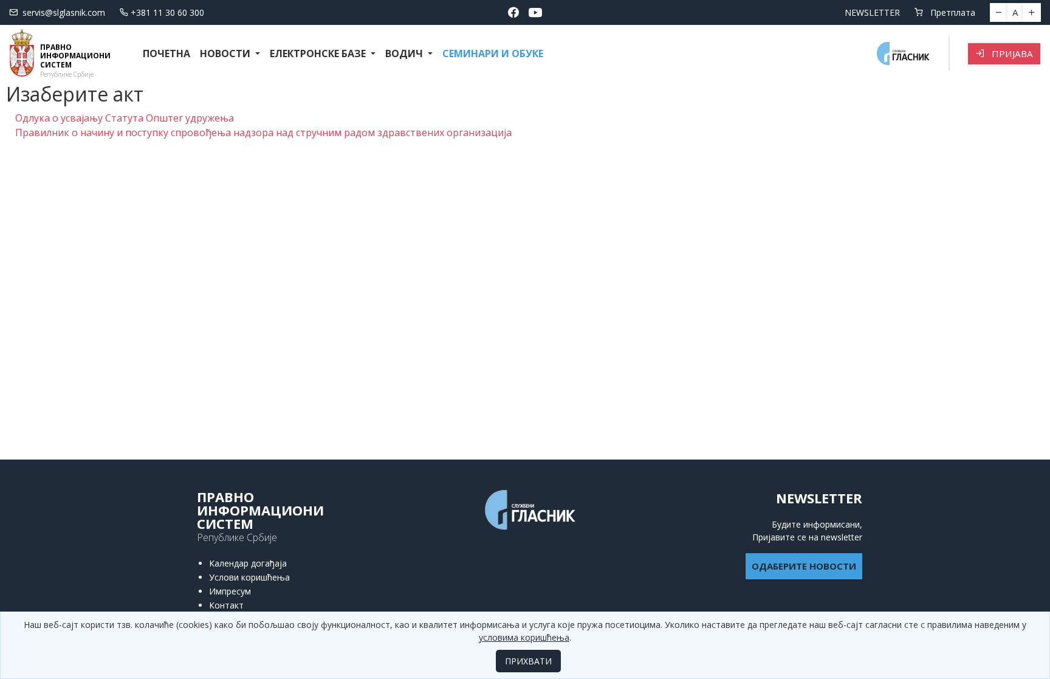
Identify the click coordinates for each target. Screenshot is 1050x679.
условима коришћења (524, 637)
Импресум (230, 591)
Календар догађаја (248, 563)
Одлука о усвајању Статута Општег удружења (124, 118)
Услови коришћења (249, 577)
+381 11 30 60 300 (167, 12)
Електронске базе (319, 53)
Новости (226, 53)
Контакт (226, 605)
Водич (405, 53)
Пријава (1011, 53)
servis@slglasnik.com (63, 12)
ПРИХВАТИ (528, 661)
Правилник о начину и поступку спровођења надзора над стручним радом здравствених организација (263, 132)
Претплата (951, 12)
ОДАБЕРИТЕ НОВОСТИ (804, 566)
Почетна (166, 53)
